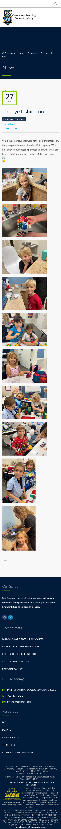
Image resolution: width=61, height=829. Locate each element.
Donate (6, 730)
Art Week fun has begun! (16, 661)
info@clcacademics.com (19, 701)
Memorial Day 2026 (12, 669)
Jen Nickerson (10, 124)
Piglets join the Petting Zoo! (19, 654)
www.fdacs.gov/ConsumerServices (30, 827)
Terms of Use (9, 745)
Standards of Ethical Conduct (19, 782)
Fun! (18, 119)
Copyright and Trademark (17, 752)
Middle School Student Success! (21, 646)
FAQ (4, 722)
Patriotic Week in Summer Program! (23, 639)
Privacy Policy (10, 737)
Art (22, 119)
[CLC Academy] (19, 17)
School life (9, 119)
